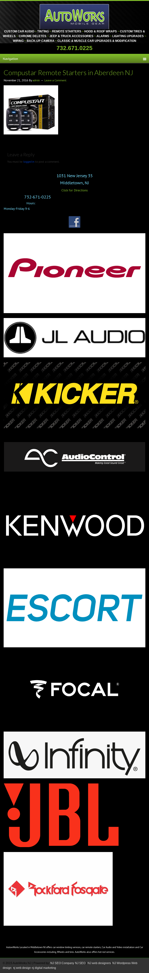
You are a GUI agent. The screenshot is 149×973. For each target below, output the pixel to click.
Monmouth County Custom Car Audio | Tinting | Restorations (75, 16)
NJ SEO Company (62, 963)
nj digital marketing (44, 967)
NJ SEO (80, 963)
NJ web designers (100, 963)
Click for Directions (74, 190)
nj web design (22, 967)
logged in (28, 161)
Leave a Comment (55, 80)
